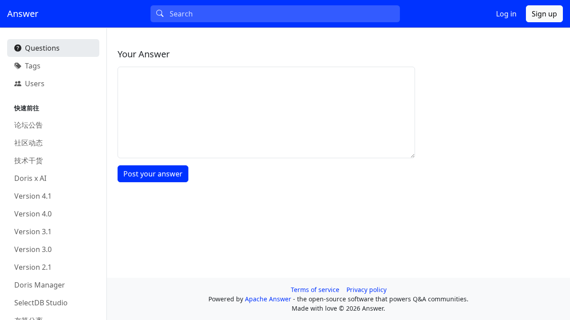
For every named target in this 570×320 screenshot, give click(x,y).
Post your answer (153, 174)
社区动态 (28, 143)
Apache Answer (269, 299)
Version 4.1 (33, 196)
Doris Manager (39, 285)
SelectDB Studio (41, 303)
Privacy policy (366, 289)
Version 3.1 (33, 231)
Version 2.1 (33, 267)
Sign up (544, 14)
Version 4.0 (33, 214)
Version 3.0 (33, 249)
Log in (506, 14)
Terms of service (315, 289)
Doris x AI (30, 178)
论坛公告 (28, 125)
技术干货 (28, 160)
